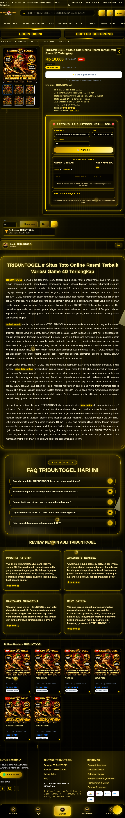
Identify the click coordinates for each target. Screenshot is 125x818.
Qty (4, 220)
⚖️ (110, 13)
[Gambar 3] (30, 89)
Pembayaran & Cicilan (98, 783)
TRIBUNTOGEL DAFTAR (60, 23)
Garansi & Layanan (97, 787)
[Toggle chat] (117, 810)
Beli (44, 224)
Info (118, 245)
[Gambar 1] (7, 89)
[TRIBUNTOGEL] (8, 13)
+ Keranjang (29, 224)
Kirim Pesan (13, 775)
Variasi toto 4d (13, 324)
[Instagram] (9, 788)
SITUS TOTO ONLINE (86, 23)
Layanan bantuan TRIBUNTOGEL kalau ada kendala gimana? (45, 512)
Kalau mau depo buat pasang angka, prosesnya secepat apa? (45, 491)
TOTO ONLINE (109, 3)
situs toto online (24, 369)
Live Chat (111, 813)
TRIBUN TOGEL (93, 3)
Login (38, 813)
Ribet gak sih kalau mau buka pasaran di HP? (37, 523)
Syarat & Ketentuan (97, 765)
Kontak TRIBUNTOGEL (55, 770)
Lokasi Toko (50, 774)
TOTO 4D (34, 42)
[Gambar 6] (30, 100)
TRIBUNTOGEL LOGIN (32, 23)
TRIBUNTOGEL (77, 3)
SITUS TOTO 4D (109, 23)
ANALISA (83, 150)
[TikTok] (16, 788)
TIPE (94, 130)
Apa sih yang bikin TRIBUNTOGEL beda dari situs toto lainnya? (46, 481)
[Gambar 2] (18, 89)
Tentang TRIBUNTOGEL (56, 765)
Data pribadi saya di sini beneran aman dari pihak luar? (42, 502)
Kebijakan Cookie (96, 774)
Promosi (13, 813)
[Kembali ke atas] (118, 802)
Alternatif (87, 813)
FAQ (46, 778)
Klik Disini (74, 111)
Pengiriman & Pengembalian (101, 778)
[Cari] (24, 12)
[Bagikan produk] (119, 51)
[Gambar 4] (7, 100)
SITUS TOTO (6, 42)
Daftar (62, 814)
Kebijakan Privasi (96, 770)
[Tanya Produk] (54, 224)
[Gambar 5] (18, 100)
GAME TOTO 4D (48, 42)
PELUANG (59, 139)
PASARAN (59, 130)
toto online (86, 405)
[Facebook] (2, 788)
